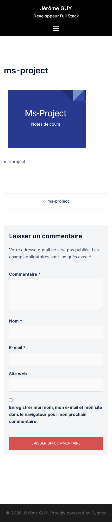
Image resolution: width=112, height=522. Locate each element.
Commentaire (25, 274)
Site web (18, 373)
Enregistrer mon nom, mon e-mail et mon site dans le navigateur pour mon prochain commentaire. (55, 414)
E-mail (17, 347)
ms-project (58, 201)
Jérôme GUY (56, 8)
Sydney (99, 512)
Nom (15, 321)
